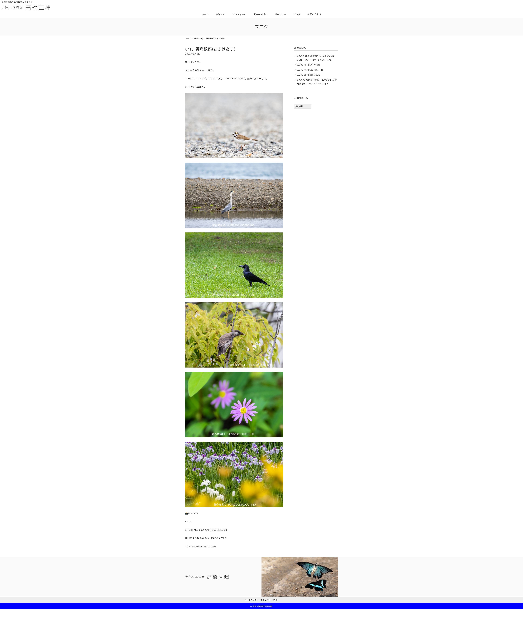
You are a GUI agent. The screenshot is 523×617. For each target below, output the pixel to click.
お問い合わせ (314, 14)
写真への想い (260, 14)
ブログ (296, 14)
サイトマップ (250, 600)
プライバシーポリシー (270, 600)
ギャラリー (280, 14)
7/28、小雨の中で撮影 (308, 64)
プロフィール (239, 14)
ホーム (205, 14)
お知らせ (220, 14)
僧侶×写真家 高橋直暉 (262, 606)
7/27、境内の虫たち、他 (310, 69)
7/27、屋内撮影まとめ (308, 74)
